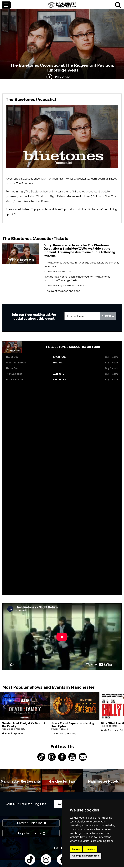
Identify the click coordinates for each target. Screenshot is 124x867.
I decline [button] (90, 849)
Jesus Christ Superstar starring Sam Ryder (72, 725)
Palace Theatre (59, 729)
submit (107, 316)
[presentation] (4, 706)
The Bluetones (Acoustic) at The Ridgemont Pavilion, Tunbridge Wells (62, 67)
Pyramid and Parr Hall (13, 729)
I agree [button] (76, 849)
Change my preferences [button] (85, 855)
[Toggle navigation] (6, 5)
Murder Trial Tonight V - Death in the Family (24, 725)
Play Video (62, 77)
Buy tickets (111, 357)
